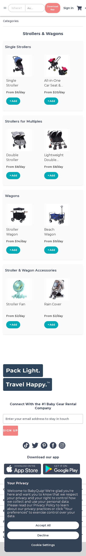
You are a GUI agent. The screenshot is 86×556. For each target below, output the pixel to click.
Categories (11, 21)
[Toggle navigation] (5, 8)
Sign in (68, 8)
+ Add (13, 101)
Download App (52, 8)
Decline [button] (43, 535)
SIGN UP (10, 430)
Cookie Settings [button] (43, 545)
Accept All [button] (43, 525)
